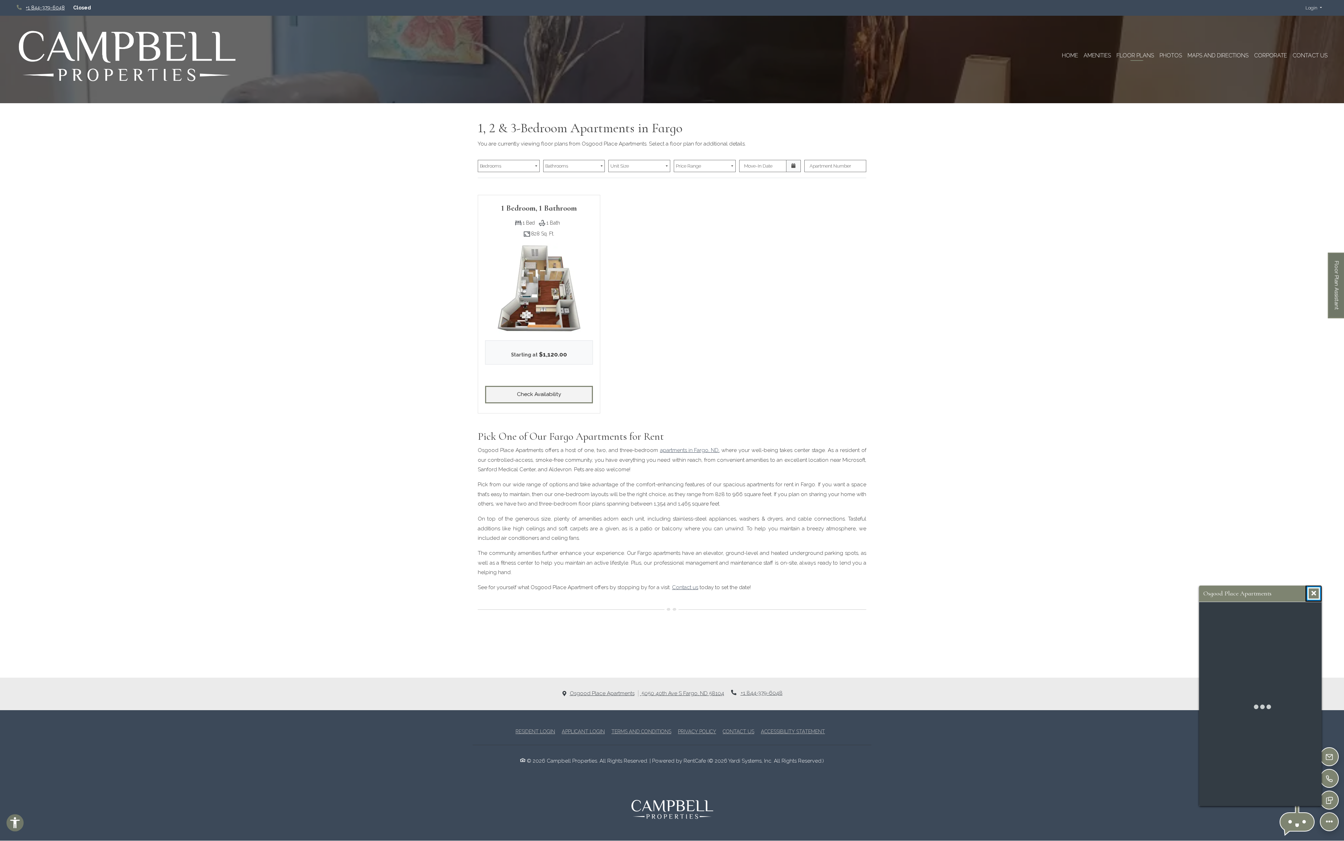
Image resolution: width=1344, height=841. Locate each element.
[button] (1313, 8)
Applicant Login (583, 731)
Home (1070, 55)
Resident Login (535, 731)
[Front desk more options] (1329, 821)
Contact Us (738, 731)
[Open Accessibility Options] (15, 824)
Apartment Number (830, 166)
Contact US (1310, 55)
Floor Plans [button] (1135, 55)
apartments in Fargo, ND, (690, 450)
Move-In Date (758, 166)
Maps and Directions (1218, 55)
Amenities (1097, 55)
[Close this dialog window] (1313, 593)
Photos (1171, 55)
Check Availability (555, 394)
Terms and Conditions (641, 731)
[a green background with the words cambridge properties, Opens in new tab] (127, 56)
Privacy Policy (697, 731)
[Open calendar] (793, 166)
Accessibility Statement (793, 731)
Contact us (685, 587)
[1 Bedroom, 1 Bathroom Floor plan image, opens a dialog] (539, 287)
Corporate (1270, 55)
